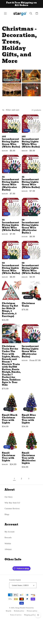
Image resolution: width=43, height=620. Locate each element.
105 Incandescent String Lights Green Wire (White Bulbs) (11, 141)
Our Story (8, 497)
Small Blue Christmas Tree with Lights (29, 419)
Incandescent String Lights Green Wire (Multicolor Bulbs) (30, 351)
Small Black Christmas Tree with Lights (9, 419)
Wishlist (8, 543)
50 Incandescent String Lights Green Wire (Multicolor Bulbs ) (30, 226)
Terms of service (16, 615)
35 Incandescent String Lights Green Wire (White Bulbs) (31, 182)
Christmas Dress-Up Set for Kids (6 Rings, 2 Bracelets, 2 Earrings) (10, 310)
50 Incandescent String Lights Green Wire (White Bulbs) (11, 268)
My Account (9, 532)
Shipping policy (30, 615)
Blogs (7, 514)
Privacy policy (32, 611)
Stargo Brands (20, 608)
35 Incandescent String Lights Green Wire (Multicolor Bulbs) (10, 183)
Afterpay (8, 549)
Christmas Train (28, 304)
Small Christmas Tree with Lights (8, 457)
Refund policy (19, 611)
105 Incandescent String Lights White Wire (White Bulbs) (31, 141)
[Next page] (29, 478)
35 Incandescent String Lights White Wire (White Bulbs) (11, 225)
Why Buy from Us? (12, 503)
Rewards (8, 538)
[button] (5, 13)
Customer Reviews (12, 509)
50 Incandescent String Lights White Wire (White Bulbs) (31, 268)
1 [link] (14, 478)
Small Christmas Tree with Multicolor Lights (29, 458)
